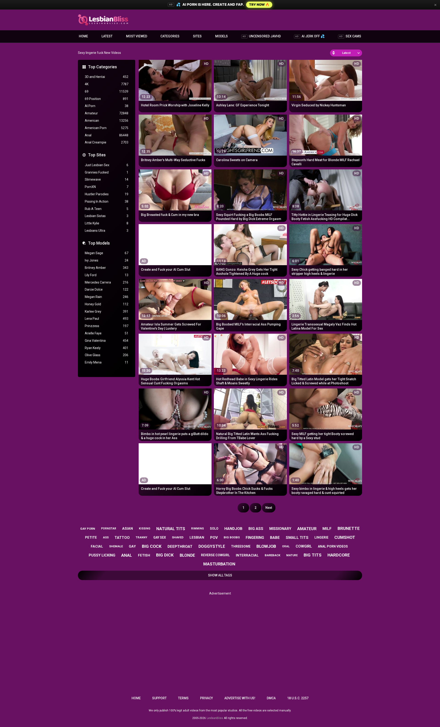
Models (221, 36)
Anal (106, 135)
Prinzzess (106, 326)
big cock (152, 546)
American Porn (106, 128)
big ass (255, 528)
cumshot (344, 537)
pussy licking (102, 555)
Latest (107, 36)
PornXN (106, 187)
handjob (233, 528)
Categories (169, 36)
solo (214, 528)
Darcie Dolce (106, 289)
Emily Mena (106, 362)
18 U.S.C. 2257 (297, 698)
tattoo (122, 537)
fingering (255, 537)
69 (106, 91)
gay (132, 546)
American (106, 120)
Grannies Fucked (106, 172)
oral (286, 546)
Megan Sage (106, 253)
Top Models (99, 243)
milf (327, 528)
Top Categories (102, 66)
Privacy (206, 698)
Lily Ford (106, 275)
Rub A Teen (106, 209)
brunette (349, 528)
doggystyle (211, 546)
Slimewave (106, 179)
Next (268, 507)
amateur (306, 528)
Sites (197, 36)
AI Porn (106, 106)
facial (97, 546)
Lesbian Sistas (106, 216)
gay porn (87, 528)
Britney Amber (106, 268)
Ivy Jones (106, 260)
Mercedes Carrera (106, 282)
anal (126, 555)
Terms (183, 698)
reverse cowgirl (215, 555)
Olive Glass (106, 355)
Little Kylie (106, 223)
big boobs (232, 537)
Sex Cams (350, 36)
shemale (116, 546)
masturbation (219, 564)
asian (127, 528)
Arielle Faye (106, 333)
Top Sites (97, 154)
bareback (272, 555)
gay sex (159, 537)
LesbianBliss (215, 718)
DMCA (271, 698)
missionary (280, 528)
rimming (197, 528)
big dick (165, 555)
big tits (313, 555)
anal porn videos (333, 546)
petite (91, 537)
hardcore (338, 555)
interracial (247, 555)
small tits (297, 537)
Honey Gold (106, 304)
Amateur (106, 113)
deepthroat (180, 546)
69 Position (106, 99)
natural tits (170, 528)
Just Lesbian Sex (106, 165)
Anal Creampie (106, 142)
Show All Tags (220, 575)
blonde (187, 555)
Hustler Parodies (106, 194)
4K (106, 84)
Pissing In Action (106, 201)
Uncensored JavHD (262, 36)
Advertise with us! (239, 698)
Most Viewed (136, 36)
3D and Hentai (106, 77)
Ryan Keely (106, 348)
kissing (144, 528)
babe (275, 537)
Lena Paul (106, 318)
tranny (141, 537)
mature (292, 555)
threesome (240, 546)
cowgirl (304, 546)
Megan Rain (106, 297)
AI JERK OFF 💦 (309, 36)
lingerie (321, 537)
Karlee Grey (106, 311)
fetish (144, 555)
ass (106, 537)
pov (214, 537)
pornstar (108, 528)
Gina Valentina (106, 340)
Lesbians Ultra (106, 230)
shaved (178, 537)
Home (83, 36)
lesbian (197, 537)
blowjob (266, 546)
